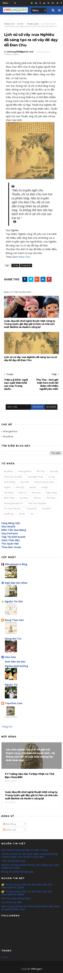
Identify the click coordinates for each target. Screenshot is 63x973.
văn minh (46, 508)
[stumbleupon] (44, 3)
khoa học (36, 492)
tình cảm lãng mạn (37, 503)
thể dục (37, 497)
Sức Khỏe (24, 497)
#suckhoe (8, 436)
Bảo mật (54, 471)
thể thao (50, 497)
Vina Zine (10, 657)
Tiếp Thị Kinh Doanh (13, 536)
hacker (32, 487)
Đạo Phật (24, 482)
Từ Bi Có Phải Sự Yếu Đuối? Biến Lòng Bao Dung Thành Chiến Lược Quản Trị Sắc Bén (29, 855)
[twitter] (57, 3)
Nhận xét (10, 829)
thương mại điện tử (13, 503)
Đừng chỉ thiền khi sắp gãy (17, 871)
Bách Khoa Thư (21, 256)
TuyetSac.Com (13, 703)
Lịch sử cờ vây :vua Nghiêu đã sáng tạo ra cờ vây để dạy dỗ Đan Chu (30, 359)
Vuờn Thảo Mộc (10, 540)
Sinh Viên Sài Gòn (15, 661)
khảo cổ (23, 492)
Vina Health (8, 526)
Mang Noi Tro (13, 638)
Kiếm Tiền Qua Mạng (13, 529)
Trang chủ (9, 24)
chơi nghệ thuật (35, 476)
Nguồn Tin (11, 684)
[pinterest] (31, 3)
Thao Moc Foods (11, 547)
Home (4, 957)
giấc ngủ (20, 487)
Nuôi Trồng (9, 497)
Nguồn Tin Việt (14, 601)
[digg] (36, 3)
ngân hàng (51, 492)
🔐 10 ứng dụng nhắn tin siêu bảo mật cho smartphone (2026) (26, 886)
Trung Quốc (33, 24)
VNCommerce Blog (16, 564)
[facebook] (61, 3)
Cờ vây (20, 24)
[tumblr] (40, 3)
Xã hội (22, 513)
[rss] (48, 3)
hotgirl (44, 487)
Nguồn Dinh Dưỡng (16, 666)
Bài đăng (10, 824)
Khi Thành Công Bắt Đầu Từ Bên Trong (24, 850)
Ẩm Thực (41, 471)
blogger (51, 407)
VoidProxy (9, 513)
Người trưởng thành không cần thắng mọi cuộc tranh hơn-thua (30, 866)
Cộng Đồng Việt (10, 523)
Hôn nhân (8, 492)
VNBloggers (36, 968)
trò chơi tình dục (12, 508)
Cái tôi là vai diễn (11, 902)
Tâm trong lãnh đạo (13, 860)
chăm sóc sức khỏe (13, 476)
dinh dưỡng (9, 482)
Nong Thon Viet (14, 620)
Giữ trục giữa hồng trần (15, 898)
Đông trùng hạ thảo (44, 482)
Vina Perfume (9, 533)
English (7, 487)
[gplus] (53, 3)
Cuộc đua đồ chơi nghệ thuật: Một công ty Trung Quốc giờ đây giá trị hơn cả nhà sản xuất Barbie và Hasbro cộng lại (29, 324)
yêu (32, 513)
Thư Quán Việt (10, 543)
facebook (38, 407)
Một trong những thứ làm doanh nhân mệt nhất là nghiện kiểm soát (30, 908)
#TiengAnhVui (10, 431)
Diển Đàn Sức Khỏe (16, 582)
